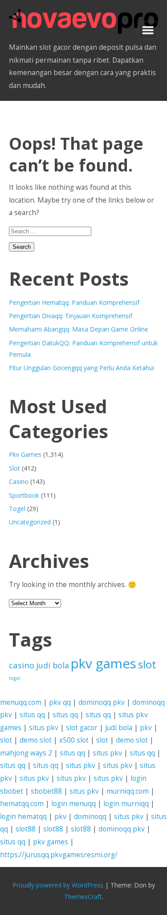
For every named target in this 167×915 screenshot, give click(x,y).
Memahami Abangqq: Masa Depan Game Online (78, 329)
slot (147, 664)
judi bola (52, 665)
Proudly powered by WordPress (57, 885)
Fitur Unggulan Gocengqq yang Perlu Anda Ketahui (81, 368)
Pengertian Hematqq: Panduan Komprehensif (74, 302)
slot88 (26, 829)
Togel (17, 508)
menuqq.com (20, 702)
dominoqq (90, 816)
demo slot (36, 740)
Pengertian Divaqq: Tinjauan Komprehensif (70, 316)
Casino (19, 481)
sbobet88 (46, 791)
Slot (14, 468)
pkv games (103, 663)
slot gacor (82, 727)
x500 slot (74, 740)
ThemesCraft (83, 896)
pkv (146, 727)
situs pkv (43, 727)
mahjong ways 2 (26, 753)
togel (14, 678)
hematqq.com (22, 803)
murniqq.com (127, 791)
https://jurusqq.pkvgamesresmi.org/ (59, 854)
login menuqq (73, 803)
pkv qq (60, 702)
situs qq (32, 714)
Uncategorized (30, 522)
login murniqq (126, 803)
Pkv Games (25, 454)
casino (21, 665)
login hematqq (23, 816)
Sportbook (24, 495)
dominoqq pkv (101, 702)
